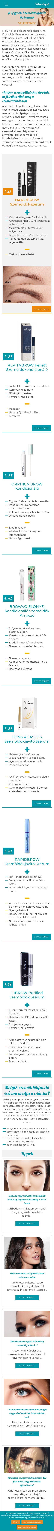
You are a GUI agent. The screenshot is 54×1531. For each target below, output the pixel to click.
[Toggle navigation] (6, 4)
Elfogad (16, 1522)
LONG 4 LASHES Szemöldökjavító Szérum (27, 739)
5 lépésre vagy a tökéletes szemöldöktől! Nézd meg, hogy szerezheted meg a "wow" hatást (27, 1199)
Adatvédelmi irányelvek (27, 1527)
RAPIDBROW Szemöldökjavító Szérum (27, 861)
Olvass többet (41, 309)
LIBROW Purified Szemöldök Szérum (27, 995)
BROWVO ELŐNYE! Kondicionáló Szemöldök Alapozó (27, 610)
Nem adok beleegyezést (32, 1522)
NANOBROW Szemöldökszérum (27, 202)
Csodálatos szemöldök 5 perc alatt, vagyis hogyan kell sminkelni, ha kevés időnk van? (27, 1413)
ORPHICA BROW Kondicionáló (27, 486)
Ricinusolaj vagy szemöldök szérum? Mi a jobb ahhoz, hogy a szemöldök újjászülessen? (27, 1481)
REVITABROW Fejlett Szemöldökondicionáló (27, 367)
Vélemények (42, 4)
